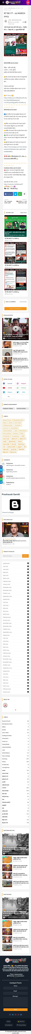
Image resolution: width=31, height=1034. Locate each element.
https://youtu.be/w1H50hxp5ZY (13, 184)
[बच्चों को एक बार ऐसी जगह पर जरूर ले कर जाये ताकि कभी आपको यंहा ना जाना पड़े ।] (7, 883)
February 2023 (16, 689)
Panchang (15, 433)
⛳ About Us (21, 1021)
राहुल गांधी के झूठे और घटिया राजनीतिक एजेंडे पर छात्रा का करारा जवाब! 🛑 (20, 352)
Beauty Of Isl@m (7, 420)
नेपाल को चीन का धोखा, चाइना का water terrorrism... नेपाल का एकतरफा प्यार (15, 541)
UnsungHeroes (15, 436)
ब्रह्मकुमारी (20, 446)
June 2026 (16, 569)
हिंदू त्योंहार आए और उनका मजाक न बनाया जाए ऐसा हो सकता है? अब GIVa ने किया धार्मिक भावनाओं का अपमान (20, 360)
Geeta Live (5, 428)
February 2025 (16, 617)
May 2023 (16, 680)
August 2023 (16, 671)
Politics (22, 433)
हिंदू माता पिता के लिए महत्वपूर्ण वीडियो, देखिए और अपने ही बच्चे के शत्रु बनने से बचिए (21, 368)
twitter (23, 392)
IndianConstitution (7, 430)
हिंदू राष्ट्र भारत (13, 452)
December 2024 (16, 623)
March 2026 (16, 578)
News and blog (7, 433)
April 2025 (16, 611)
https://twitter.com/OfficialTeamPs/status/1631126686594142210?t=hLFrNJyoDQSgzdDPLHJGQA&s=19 (15, 100)
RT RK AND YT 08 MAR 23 (12, 292)
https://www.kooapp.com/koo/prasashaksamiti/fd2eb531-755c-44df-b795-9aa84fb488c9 (15, 149)
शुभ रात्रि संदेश (14, 449)
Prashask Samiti (14, 703)
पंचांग (4, 446)
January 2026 (16, 584)
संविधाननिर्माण (21, 449)
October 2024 (16, 629)
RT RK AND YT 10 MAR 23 (12, 238)
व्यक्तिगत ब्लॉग (6, 449)
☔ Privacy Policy (21, 1025)
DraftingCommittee (7, 425)
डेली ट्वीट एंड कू (11, 8)
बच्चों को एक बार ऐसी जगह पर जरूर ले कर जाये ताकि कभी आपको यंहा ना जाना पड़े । (21, 883)
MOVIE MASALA (23, 430)
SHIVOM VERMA (21, 408)
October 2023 (16, 665)
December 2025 (16, 587)
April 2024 (16, 647)
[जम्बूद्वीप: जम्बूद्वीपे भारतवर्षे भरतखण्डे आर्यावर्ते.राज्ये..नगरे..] (7, 859)
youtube (10, 387)
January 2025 (16, 620)
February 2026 (16, 581)
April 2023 (16, 683)
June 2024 (16, 641)
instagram (23, 383)
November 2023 (16, 662)
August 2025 (16, 599)
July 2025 (16, 602)
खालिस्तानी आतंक (12, 441)
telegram (10, 392)
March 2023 (16, 686)
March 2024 (16, 650)
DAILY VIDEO (18, 422)
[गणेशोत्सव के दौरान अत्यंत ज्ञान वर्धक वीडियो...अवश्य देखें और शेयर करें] (7, 867)
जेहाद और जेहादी (6, 444)
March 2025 (16, 614)
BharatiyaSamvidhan (19, 420)
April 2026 (16, 575)
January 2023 (16, 692)
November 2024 (16, 626)
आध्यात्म (22, 436)
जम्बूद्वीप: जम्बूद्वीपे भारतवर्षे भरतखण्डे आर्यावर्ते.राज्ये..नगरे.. (20, 858)
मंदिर (25, 446)
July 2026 (16, 566)
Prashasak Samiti (11, 494)
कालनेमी (4, 441)
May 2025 (16, 608)
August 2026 (16, 563)
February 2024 (16, 653)
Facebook (9, 194)
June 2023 (16, 677)
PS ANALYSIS (6, 436)
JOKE (15, 430)
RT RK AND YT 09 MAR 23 (12, 265)
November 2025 (16, 590)
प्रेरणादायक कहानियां (11, 446)
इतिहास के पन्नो (14, 438)
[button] (28, 2)
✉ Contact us (8, 1025)
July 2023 (16, 674)
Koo (9, 396)
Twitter (15, 194)
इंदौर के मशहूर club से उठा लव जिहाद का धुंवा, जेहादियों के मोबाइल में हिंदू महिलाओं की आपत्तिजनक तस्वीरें (20, 344)
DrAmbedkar (18, 425)
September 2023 (16, 668)
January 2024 (16, 656)
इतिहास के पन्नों (23, 438)
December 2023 (16, 659)
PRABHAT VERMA (8, 408)
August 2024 (16, 635)
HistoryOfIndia (14, 428)
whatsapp (23, 387)
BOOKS (10, 422)
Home (5, 8)
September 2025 (16, 596)
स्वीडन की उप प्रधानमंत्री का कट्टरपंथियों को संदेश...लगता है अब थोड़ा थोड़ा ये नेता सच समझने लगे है (20, 875)
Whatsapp (20, 194)
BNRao (5, 422)
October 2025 (16, 593)
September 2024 (16, 632)
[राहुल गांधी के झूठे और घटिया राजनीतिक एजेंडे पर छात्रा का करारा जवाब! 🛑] (7, 352)
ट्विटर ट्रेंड (14, 444)
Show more (23, 212)
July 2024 (16, 638)
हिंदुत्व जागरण (5, 452)
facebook (10, 383)
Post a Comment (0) (15, 308)
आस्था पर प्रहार (6, 438)
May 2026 (16, 572)
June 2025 (16, 605)
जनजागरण (20, 441)
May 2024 (16, 644)
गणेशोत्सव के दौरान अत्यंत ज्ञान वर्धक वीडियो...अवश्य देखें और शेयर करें (20, 866)
